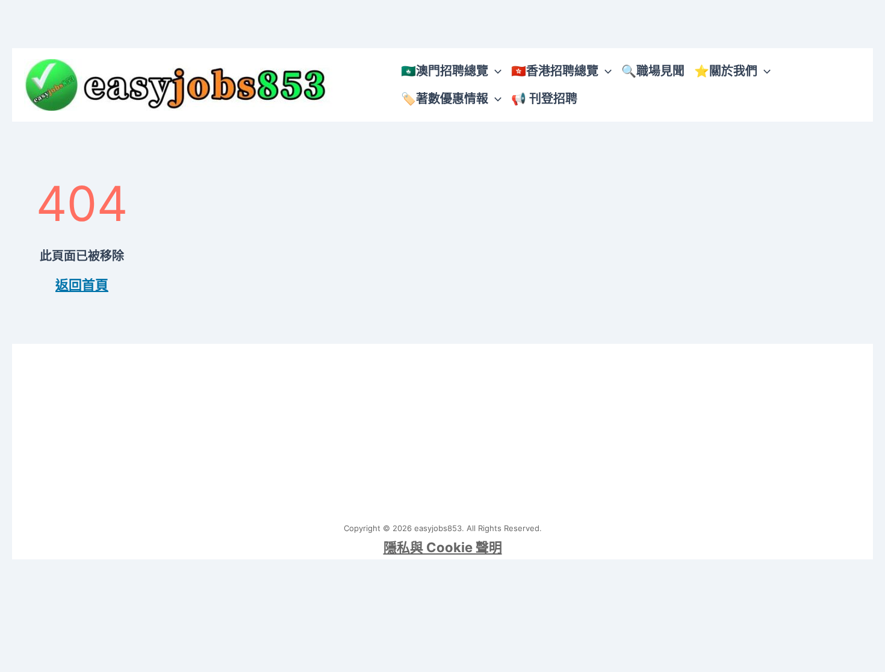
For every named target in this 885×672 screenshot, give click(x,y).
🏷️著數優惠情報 (444, 99)
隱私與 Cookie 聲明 (443, 547)
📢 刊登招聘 (544, 99)
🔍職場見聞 (653, 71)
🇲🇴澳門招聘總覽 (444, 71)
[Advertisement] (442, 428)
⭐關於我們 (725, 71)
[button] (495, 71)
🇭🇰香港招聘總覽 (554, 71)
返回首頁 (81, 285)
